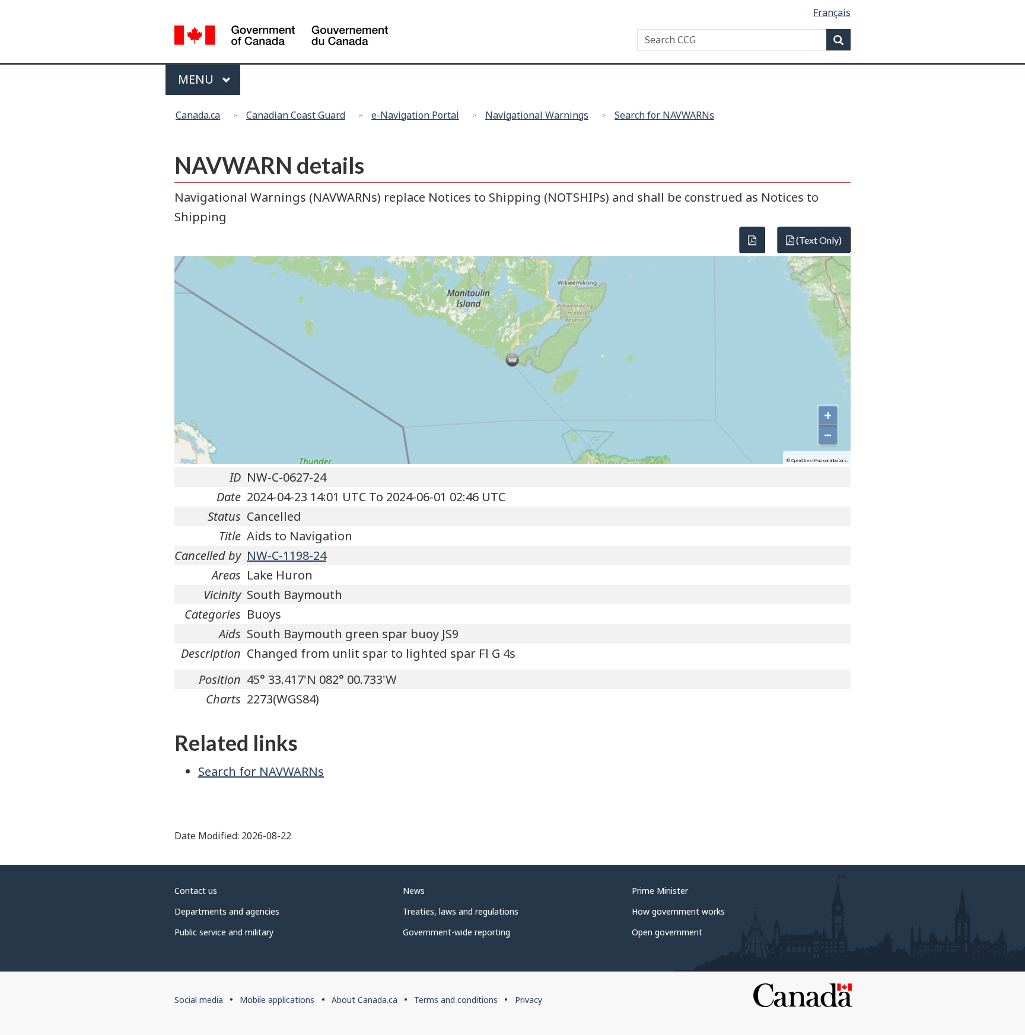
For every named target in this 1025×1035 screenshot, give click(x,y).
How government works (678, 911)
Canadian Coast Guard (295, 115)
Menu (197, 79)
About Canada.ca (364, 999)
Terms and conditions (456, 999)
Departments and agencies (226, 911)
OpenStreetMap (806, 460)
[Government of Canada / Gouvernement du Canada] (281, 37)
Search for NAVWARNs (664, 115)
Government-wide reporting (456, 932)
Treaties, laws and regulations (460, 911)
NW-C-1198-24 (286, 555)
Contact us (195, 890)
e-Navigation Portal (415, 115)
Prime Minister (660, 890)
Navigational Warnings (536, 115)
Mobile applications (277, 999)
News (414, 890)
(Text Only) (818, 240)
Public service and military (223, 932)
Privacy (528, 999)
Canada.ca (198, 115)
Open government (667, 932)
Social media (198, 999)
